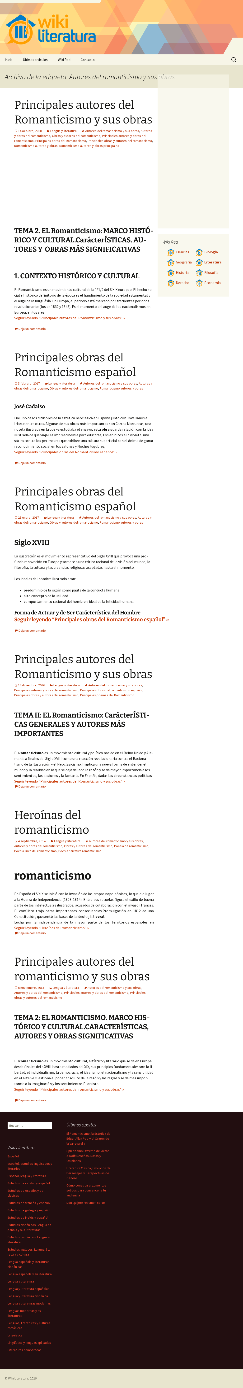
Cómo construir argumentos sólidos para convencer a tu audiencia (86, 1190)
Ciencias (182, 252)
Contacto (88, 59)
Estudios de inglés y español (28, 1217)
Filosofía (211, 272)
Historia (182, 272)
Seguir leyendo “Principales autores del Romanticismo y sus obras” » (69, 317)
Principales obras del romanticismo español (111, 690)
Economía (212, 282)
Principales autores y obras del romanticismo (46, 690)
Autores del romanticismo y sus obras (112, 131)
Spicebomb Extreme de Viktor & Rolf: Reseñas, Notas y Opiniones (87, 1156)
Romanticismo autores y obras (36, 146)
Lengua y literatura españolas (28, 1289)
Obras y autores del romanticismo (76, 136)
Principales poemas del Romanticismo (107, 695)
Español (13, 1156)
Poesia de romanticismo (131, 846)
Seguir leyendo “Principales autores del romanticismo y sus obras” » (69, 1089)
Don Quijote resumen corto (85, 1202)
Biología (211, 252)
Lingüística (15, 1335)
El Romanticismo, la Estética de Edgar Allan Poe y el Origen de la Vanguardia (88, 1138)
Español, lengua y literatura (27, 1176)
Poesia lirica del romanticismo (35, 851)
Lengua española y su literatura (30, 1274)
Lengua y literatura (63, 131)
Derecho (182, 282)
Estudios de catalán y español (29, 1183)
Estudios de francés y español (29, 1203)
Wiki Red (64, 59)
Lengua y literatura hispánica (28, 1296)
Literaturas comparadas (25, 1350)
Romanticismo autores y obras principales (89, 146)
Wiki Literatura (18, 1378)
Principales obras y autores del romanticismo (120, 141)
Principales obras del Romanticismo (60, 141)
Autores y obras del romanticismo (38, 846)
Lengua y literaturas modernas (29, 1303)
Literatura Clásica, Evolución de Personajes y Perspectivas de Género (88, 1173)
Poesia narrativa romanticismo (80, 851)
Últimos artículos (35, 59)
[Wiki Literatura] (121, 27)
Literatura (212, 262)
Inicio (9, 59)
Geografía (184, 262)
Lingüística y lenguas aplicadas (29, 1342)
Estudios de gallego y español (29, 1210)
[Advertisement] (111, 191)
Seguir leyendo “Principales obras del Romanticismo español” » (65, 452)
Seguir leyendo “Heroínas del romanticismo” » (51, 927)
